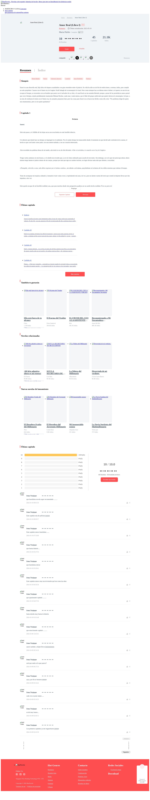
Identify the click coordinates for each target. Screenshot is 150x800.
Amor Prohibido (78, 78)
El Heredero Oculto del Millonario (32, 425)
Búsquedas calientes (84, 780)
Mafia (50, 777)
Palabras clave (82, 777)
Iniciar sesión (67, 2)
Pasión (45, 78)
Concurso (23, 9)
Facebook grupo (116, 770)
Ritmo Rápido (36, 78)
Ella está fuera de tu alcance (33, 319)
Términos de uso (20, 786)
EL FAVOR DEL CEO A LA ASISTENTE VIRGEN (78, 319)
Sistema (50, 780)
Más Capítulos (75, 274)
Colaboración (82, 773)
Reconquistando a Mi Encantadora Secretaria (101, 319)
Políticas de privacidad (33, 786)
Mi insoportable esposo (76, 425)
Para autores (9, 10)
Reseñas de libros (83, 783)
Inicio (63, 17)
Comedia (67, 78)
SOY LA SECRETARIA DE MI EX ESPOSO (56, 372)
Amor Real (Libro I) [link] (81, 17)
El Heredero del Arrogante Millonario (56, 425)
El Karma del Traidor (56, 318)
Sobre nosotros (83, 770)
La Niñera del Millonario (75, 372)
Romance (70, 17)
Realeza (88, 78)
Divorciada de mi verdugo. (99, 372)
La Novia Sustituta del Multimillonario (102, 425)
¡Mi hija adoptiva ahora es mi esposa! (32, 372)
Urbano (50, 787)
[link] (63, 17)
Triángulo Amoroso (56, 78)
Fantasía (50, 783)
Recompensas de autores (13, 12)
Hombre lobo (52, 773)
